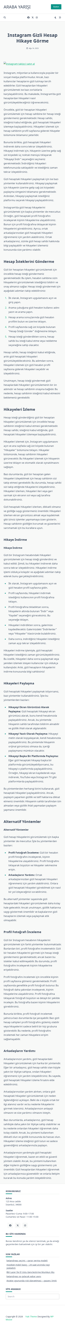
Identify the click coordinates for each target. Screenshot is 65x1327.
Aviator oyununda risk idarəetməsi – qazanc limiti (31, 1280)
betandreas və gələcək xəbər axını (23, 1276)
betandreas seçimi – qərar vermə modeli (27, 1260)
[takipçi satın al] (32, 64)
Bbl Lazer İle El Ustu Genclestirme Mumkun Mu (30, 1272)
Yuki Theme (31, 1316)
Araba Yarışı (17, 7)
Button (56, 6)
